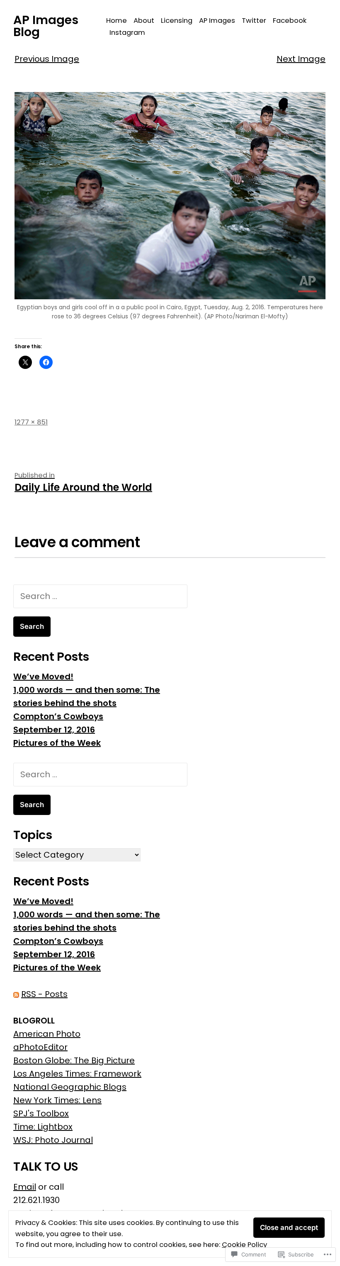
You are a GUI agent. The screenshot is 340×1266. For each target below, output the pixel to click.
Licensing (176, 20)
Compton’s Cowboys (58, 716)
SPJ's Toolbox (41, 1113)
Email (24, 1187)
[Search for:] (100, 596)
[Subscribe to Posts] (16, 994)
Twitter (254, 20)
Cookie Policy (244, 1244)
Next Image (301, 59)
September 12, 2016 (54, 729)
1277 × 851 (31, 422)
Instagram (127, 32)
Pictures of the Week (57, 743)
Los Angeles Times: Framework (77, 1073)
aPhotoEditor (40, 1047)
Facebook (289, 20)
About (144, 20)
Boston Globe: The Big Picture (74, 1060)
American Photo (46, 1034)
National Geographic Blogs (69, 1087)
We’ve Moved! (43, 676)
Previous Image (47, 59)
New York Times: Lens (57, 1100)
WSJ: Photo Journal (53, 1140)
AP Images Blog (45, 26)
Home (116, 20)
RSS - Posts (44, 994)
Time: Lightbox (43, 1127)
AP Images (217, 20)
